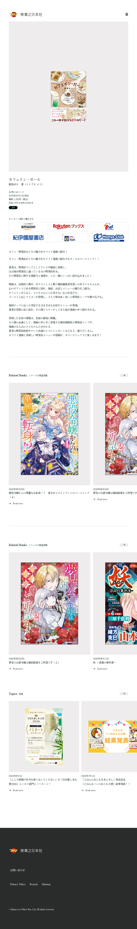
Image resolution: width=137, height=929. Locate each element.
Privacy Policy (18, 884)
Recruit (34, 884)
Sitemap (46, 884)
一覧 (123, 375)
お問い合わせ (17, 870)
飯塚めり (14, 184)
